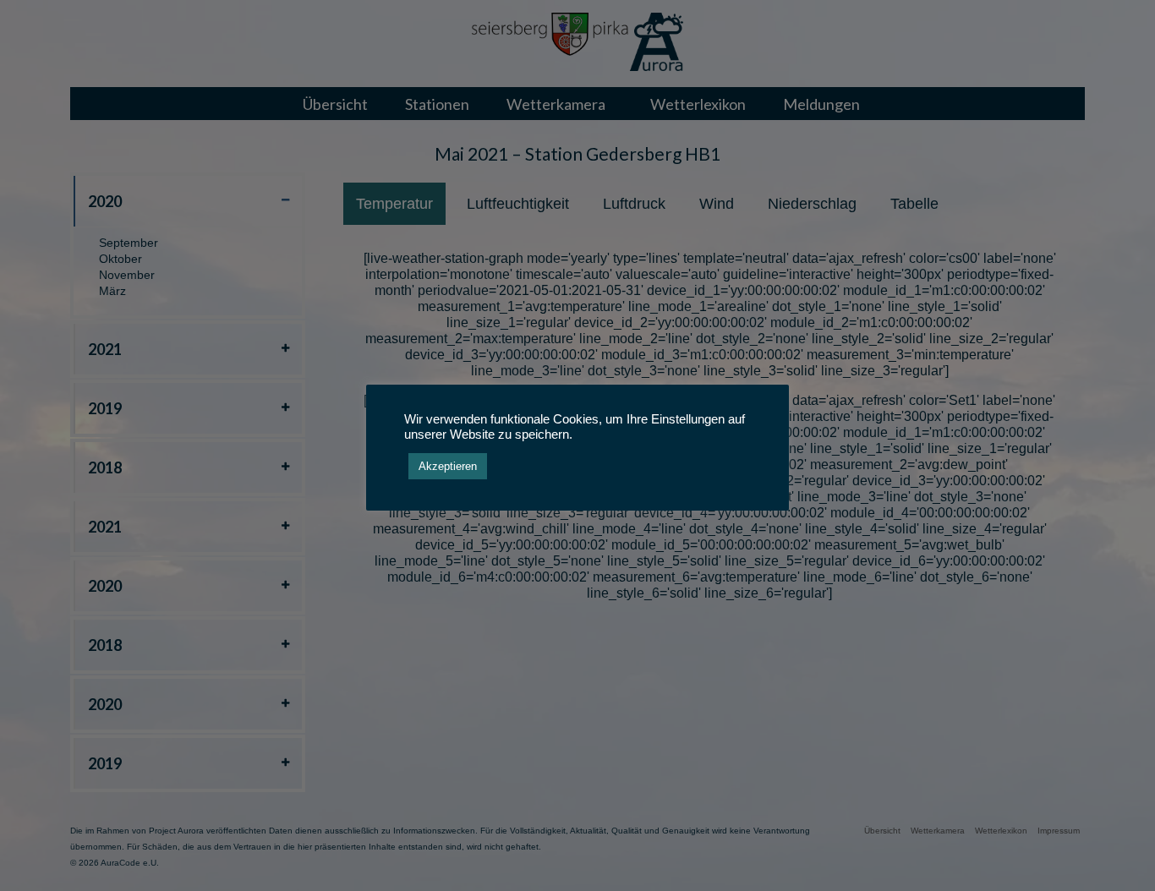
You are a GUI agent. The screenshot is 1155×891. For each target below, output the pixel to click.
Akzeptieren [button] (448, 466)
